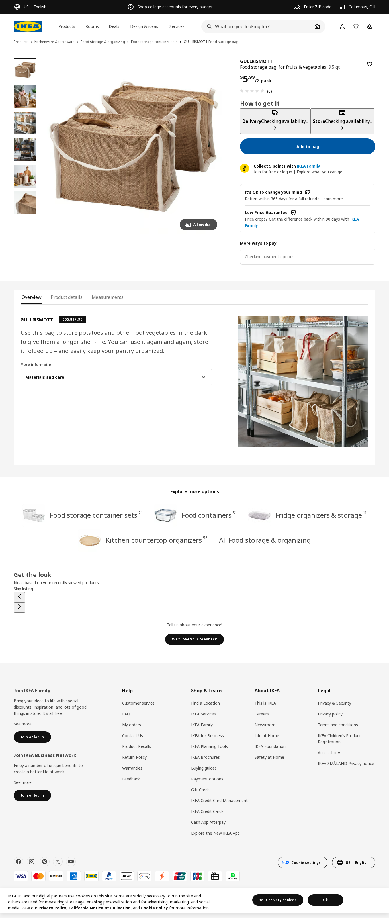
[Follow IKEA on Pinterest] (45, 861)
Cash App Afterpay (208, 822)
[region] (134, 146)
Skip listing (23, 588)
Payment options (207, 779)
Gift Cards (200, 789)
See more (23, 724)
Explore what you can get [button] (320, 171)
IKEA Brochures (205, 757)
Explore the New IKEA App (215, 833)
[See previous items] (19, 597)
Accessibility (329, 752)
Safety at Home (269, 757)
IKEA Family (202, 724)
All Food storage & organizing (265, 540)
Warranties (132, 768)
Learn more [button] (332, 198)
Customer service (138, 703)
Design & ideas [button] (144, 26)
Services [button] (177, 26)
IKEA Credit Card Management (219, 800)
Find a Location (205, 703)
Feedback (131, 779)
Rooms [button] (92, 26)
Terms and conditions (338, 724)
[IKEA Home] (28, 26)
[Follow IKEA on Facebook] (18, 861)
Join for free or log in (273, 171)
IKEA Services (203, 714)
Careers (262, 714)
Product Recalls (136, 746)
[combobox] (257, 26)
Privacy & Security (334, 703)
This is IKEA (265, 703)
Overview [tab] (32, 297)
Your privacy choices (277, 899)
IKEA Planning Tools (209, 746)
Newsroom (265, 724)
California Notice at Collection (100, 908)
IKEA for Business (207, 735)
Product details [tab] (66, 297)
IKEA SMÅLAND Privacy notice (346, 763)
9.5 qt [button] (334, 67)
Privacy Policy (52, 908)
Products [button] (66, 26)
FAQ (126, 714)
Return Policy (134, 757)
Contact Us (132, 735)
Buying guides (204, 768)
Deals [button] (114, 26)
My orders (131, 724)
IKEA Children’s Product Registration (339, 738)
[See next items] (19, 607)
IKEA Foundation (270, 746)
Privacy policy (330, 714)
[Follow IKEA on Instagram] (31, 861)
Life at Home (267, 735)
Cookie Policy (154, 908)
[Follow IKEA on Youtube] (71, 861)
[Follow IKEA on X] (58, 861)
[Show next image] (210, 146)
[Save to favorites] (369, 64)
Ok (325, 899)
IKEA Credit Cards (207, 811)
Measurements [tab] (108, 297)
